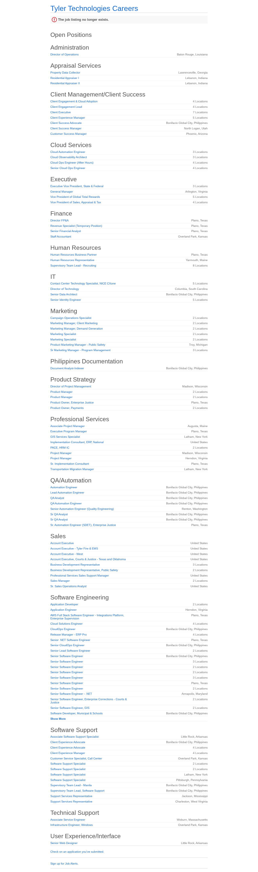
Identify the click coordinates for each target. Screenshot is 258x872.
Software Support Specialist (67, 763)
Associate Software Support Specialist (74, 736)
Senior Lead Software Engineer (70, 650)
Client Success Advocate (66, 122)
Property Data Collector (65, 72)
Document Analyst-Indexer (67, 368)
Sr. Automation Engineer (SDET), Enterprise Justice (83, 525)
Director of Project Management (70, 386)
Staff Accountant (60, 236)
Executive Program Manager (68, 431)
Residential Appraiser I (64, 78)
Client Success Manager (65, 128)
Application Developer (64, 604)
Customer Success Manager (68, 133)
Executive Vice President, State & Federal (76, 186)
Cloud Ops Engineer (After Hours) (72, 162)
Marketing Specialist (63, 334)
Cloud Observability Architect (68, 157)
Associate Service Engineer (67, 819)
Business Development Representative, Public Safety (84, 570)
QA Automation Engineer (66, 503)
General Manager (61, 191)
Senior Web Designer (64, 843)
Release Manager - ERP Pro (68, 634)
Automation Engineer (63, 487)
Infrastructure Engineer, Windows (71, 824)
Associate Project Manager (67, 426)
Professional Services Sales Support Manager (79, 575)
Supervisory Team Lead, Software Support (77, 790)
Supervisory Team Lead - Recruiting (73, 265)
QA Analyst (57, 498)
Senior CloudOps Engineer (67, 645)
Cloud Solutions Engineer (66, 623)
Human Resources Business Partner (73, 254)
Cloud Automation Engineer (67, 151)
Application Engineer (63, 609)
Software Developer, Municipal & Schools (76, 713)
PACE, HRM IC (59, 447)
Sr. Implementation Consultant (69, 463)
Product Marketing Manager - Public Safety (77, 344)
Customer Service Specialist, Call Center (76, 758)
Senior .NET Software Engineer (70, 640)
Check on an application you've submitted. (77, 851)
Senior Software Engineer (66, 656)
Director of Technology (64, 288)
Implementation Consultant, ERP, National (77, 442)
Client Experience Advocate (67, 742)
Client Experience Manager (67, 117)
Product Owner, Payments (67, 408)
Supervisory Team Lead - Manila (71, 785)
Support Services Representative (71, 796)
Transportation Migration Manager (72, 469)
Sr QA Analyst (59, 514)
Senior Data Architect (63, 294)
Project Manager (61, 453)
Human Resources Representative (72, 260)
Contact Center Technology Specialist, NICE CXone (83, 283)
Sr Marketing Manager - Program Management (80, 350)
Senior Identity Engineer (65, 299)
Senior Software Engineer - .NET (71, 693)
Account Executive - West (66, 554)
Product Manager (61, 391)
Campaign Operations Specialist (70, 317)
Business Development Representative (75, 564)
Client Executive (60, 112)
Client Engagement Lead (66, 106)
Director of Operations (64, 54)
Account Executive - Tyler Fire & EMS (74, 548)
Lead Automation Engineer (67, 492)
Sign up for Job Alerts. (64, 863)
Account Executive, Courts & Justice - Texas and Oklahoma (88, 559)
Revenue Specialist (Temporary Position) (76, 225)
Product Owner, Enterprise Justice (72, 402)
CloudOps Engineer (62, 629)
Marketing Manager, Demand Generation (76, 328)
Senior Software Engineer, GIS (69, 707)
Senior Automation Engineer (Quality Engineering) (82, 508)
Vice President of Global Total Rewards (75, 196)
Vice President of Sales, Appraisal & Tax (75, 202)
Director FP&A (59, 220)
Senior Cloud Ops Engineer (67, 168)
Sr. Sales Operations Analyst (68, 586)
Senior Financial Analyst (65, 231)
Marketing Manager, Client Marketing (74, 323)
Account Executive (62, 543)
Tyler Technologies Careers (94, 8)
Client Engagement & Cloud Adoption (74, 101)
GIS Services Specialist (65, 436)
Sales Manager (60, 580)
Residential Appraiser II (65, 83)
